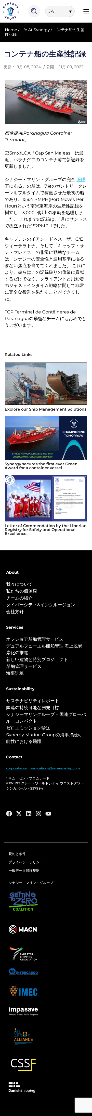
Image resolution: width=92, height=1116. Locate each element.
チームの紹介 (19, 598)
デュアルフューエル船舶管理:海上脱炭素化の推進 (44, 649)
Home (11, 29)
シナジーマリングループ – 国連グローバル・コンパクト (46, 718)
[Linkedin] (29, 814)
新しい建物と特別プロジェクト (37, 659)
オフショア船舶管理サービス (35, 639)
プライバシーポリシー (26, 862)
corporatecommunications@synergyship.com (43, 768)
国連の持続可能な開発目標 (32, 707)
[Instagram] (38, 814)
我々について (19, 584)
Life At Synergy (35, 29)
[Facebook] (9, 814)
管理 (81, 179)
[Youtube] (48, 814)
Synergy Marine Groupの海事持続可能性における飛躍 (44, 738)
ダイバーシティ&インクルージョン (40, 605)
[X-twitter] (19, 814)
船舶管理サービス (23, 666)
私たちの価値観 (21, 591)
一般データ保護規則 (24, 870)
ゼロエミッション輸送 (28, 728)
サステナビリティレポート (32, 700)
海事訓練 (15, 673)
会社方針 (15, 611)
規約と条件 (17, 854)
